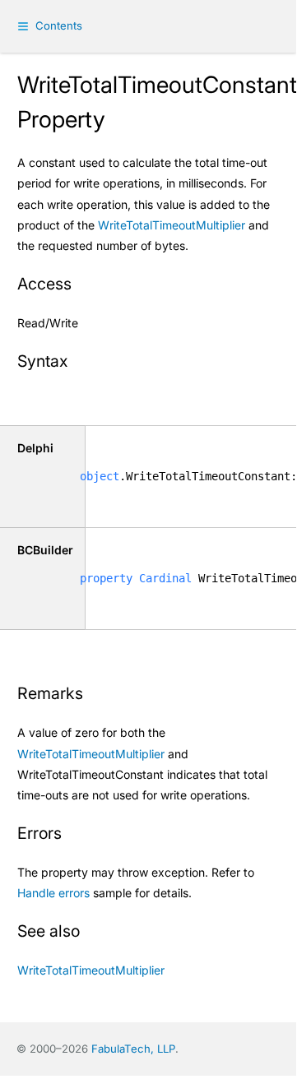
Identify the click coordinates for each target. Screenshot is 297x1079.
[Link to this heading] (81, 285)
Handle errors (53, 893)
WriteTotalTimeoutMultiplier (171, 225)
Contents (58, 25)
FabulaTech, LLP (133, 1048)
